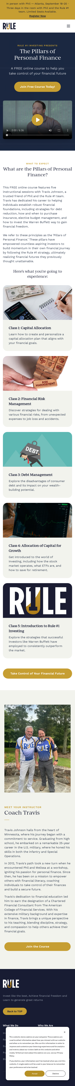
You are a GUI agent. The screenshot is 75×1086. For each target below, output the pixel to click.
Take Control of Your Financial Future (37, 673)
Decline (55, 1073)
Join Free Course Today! (37, 86)
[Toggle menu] (68, 26)
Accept (35, 1073)
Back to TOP (14, 1011)
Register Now (37, 15)
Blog (5, 1059)
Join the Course (37, 946)
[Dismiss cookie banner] (65, 1032)
